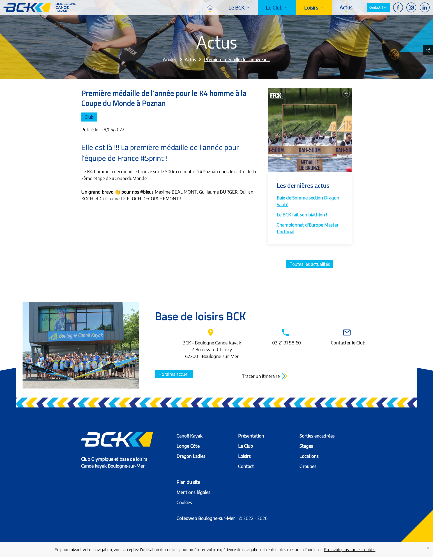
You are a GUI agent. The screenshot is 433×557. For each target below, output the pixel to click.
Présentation (251, 435)
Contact (374, 7)
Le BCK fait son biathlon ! (302, 214)
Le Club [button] (274, 7)
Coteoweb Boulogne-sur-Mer (206, 518)
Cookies (184, 502)
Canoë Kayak (190, 435)
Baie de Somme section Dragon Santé (308, 201)
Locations (309, 456)
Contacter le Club (348, 336)
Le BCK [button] (236, 7)
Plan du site (188, 482)
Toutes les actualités (310, 264)
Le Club (245, 446)
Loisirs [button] (311, 7)
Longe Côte (188, 446)
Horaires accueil (173, 374)
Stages (306, 446)
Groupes (307, 466)
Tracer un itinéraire (261, 376)
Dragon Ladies (191, 456)
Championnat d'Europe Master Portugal (308, 228)
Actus (346, 7)
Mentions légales (193, 492)
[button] (428, 50)
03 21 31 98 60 (286, 336)
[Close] (428, 548)
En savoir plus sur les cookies (349, 549)
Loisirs (244, 456)
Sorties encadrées (317, 435)
